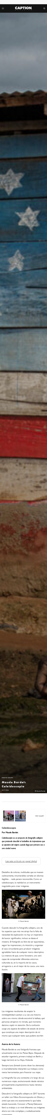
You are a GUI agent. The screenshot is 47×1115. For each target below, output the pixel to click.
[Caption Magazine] (23, 8)
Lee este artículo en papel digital (21, 861)
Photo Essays (7, 777)
